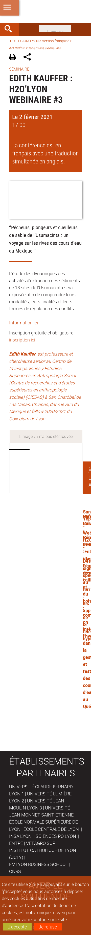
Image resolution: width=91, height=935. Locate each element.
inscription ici (22, 340)
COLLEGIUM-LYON (24, 40)
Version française (55, 40)
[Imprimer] (14, 57)
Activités (15, 47)
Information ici (23, 323)
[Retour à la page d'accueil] (45, 11)
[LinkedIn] (55, 28)
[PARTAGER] (29, 57)
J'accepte (17, 927)
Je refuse (48, 927)
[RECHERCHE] (10, 29)
